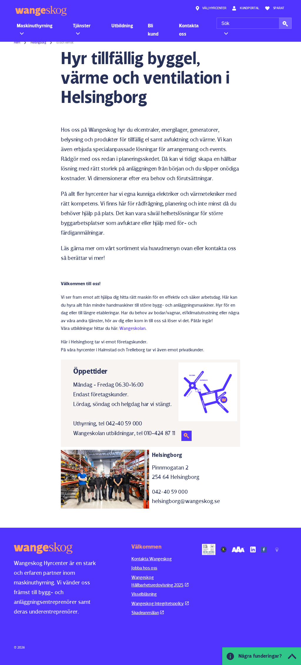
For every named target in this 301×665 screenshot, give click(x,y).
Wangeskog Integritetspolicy (157, 603)
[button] (285, 23)
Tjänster (82, 25)
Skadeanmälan (145, 612)
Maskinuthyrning (35, 25)
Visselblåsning (144, 594)
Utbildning (122, 25)
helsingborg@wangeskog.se (186, 501)
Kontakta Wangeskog (151, 558)
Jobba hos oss (144, 567)
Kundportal (249, 8)
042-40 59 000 (170, 492)
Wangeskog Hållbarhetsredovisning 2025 (157, 581)
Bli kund (153, 29)
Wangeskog (41, 11)
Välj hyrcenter (214, 8)
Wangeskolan (132, 328)
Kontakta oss (189, 29)
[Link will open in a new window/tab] (208, 549)
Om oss (229, 25)
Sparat (278, 8)
